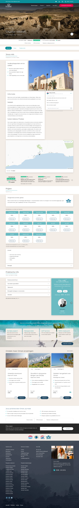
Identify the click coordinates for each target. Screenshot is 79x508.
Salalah (13, 170)
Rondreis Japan (9, 471)
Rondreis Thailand (9, 467)
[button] (39, 154)
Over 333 (55, 5)
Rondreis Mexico (9, 483)
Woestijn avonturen (15, 373)
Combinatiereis (9, 460)
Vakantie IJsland (24, 479)
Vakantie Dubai (24, 484)
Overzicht (8, 170)
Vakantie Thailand (24, 465)
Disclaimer (13, 505)
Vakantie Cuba (24, 488)
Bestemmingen (34, 5)
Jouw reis (8, 48)
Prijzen (15, 48)
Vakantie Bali (23, 467)
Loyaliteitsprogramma (25, 458)
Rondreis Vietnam (9, 477)
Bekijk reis (22, 397)
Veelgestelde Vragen (25, 453)
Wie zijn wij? (38, 449)
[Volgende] (71, 75)
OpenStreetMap (70, 168)
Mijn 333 (22, 456)
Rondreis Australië (9, 493)
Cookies (17, 505)
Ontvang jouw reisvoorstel (66, 5)
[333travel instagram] (9, 498)
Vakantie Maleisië (24, 474)
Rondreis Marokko (9, 486)
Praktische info (22, 48)
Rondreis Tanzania (9, 479)
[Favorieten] (56, 1)
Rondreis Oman (9, 490)
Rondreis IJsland (9, 481)
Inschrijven (68, 428)
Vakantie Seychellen (25, 490)
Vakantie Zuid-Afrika (25, 469)
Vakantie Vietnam (24, 476)
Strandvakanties (9, 454)
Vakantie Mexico (24, 481)
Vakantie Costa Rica (25, 483)
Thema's (42, 5)
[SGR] (43, 437)
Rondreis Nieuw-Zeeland (10, 465)
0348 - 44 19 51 (65, 294)
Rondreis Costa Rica (10, 484)
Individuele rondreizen (10, 449)
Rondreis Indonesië (9, 472)
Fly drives (8, 456)
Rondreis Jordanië (9, 491)
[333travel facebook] (7, 498)
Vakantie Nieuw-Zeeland (25, 486)
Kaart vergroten (67, 141)
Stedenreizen (8, 458)
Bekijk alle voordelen (67, 343)
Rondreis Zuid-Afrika (10, 469)
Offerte (65, 291)
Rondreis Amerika (9, 474)
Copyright (7, 505)
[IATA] (48, 437)
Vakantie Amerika (24, 471)
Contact (59, 291)
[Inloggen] (59, 1)
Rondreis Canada (9, 476)
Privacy (21, 505)
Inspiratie (48, 5)
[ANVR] (31, 437)
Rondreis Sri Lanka (9, 488)
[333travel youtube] (12, 498)
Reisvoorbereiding (24, 454)
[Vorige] (31, 75)
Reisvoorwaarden (39, 454)
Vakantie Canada (24, 472)
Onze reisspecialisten (40, 453)
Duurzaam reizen (39, 456)
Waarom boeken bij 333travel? (42, 451)
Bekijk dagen (12, 229)
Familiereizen (8, 453)
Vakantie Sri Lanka (24, 477)
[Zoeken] (62, 1)
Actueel (22, 451)
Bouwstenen (8, 451)
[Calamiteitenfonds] (37, 437)
